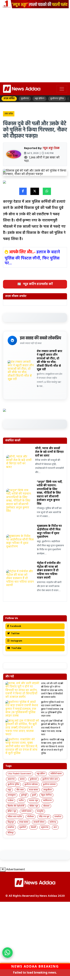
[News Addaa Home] (21, 89)
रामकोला (58, 816)
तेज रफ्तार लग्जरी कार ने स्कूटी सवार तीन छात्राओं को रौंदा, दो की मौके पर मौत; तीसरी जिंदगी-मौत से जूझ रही (49, 360)
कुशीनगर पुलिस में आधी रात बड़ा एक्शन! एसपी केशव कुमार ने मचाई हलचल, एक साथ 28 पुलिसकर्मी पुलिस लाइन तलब (52, 709)
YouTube (16, 648)
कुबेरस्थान (33, 779)
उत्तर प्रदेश (8, 114)
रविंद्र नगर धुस (44, 816)
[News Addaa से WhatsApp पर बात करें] (7, 952)
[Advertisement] (35, 45)
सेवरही (33, 827)
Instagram (16, 641)
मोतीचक (30, 816)
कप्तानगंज (11, 779)
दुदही (34, 795)
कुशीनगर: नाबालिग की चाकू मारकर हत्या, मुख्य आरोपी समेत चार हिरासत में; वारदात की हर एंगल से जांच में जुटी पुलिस (52, 747)
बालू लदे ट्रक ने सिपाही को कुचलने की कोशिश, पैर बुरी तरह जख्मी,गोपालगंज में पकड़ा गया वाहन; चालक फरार (52, 728)
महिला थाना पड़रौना (15, 816)
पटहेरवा (10, 800)
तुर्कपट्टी (24, 795)
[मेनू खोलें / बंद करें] (62, 89)
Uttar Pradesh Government (19, 773)
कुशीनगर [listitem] (25, 98)
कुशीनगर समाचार (49, 784)
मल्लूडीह (40, 811)
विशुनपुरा (11, 822)
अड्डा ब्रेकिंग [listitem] (39, 98)
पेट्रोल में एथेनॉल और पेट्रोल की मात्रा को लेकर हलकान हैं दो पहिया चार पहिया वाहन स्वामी (48, 570)
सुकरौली (22, 827)
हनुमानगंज (44, 827)
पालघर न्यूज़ (33, 800)
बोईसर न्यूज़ (33, 806)
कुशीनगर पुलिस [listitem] (57, 98)
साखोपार (11, 827)
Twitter (15, 634)
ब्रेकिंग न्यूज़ (12, 811)
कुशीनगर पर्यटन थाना (50, 779)
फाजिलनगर (47, 800)
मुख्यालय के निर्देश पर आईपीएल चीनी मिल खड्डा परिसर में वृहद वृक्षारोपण (49, 531)
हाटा (55, 827)
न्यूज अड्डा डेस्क (51, 148)
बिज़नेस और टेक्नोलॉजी (16, 806)
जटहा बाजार (33, 790)
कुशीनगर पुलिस (13, 784)
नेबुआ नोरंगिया (46, 795)
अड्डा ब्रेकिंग (41, 773)
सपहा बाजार (23, 822)
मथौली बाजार (26, 811)
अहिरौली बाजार (56, 773)
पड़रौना (21, 800)
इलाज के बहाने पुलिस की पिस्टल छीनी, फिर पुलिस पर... (32, 258)
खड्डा (9, 790)
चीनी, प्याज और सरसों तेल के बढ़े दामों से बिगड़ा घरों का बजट (49, 452)
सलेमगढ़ (53, 822)
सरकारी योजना (39, 822)
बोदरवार (46, 806)
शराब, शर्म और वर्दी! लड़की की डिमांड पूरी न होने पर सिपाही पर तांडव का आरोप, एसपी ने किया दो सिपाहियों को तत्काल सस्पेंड (52, 690)
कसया (22, 779)
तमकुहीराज (47, 790)
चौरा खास (20, 790)
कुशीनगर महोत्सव (31, 784)
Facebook (15, 626)
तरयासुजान (12, 795)
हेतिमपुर (11, 832)
